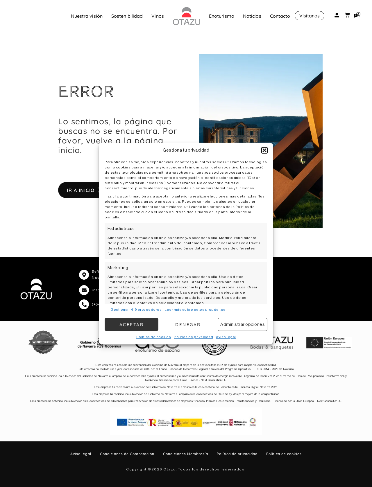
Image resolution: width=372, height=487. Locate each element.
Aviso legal (226, 337)
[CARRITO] (347, 15)
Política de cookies (153, 337)
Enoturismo (221, 16)
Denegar (188, 324)
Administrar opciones (242, 324)
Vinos (157, 16)
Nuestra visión (87, 16)
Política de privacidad (193, 337)
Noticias (252, 16)
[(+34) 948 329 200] (84, 304)
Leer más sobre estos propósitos (195, 309)
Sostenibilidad (127, 16)
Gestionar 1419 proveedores (136, 309)
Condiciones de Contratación (127, 454)
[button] (264, 150)
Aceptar (131, 324)
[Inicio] (186, 16)
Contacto (280, 16)
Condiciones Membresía (185, 454)
